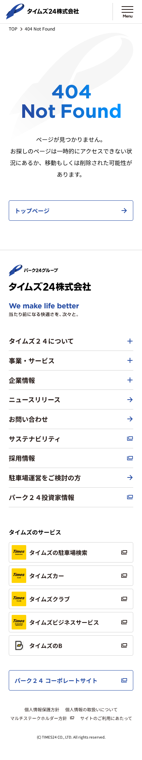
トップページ (32, 210)
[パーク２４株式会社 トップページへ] (33, 273)
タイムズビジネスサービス (64, 622)
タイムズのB (45, 645)
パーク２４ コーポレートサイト (56, 680)
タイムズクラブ (49, 599)
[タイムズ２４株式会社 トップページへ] (42, 16)
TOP (13, 28)
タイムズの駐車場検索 (58, 552)
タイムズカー (46, 575)
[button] (71, 341)
